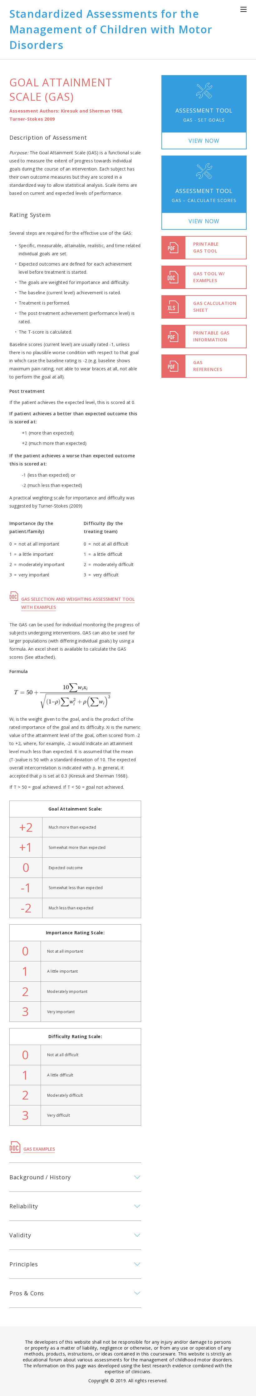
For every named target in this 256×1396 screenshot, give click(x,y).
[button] (204, 112)
